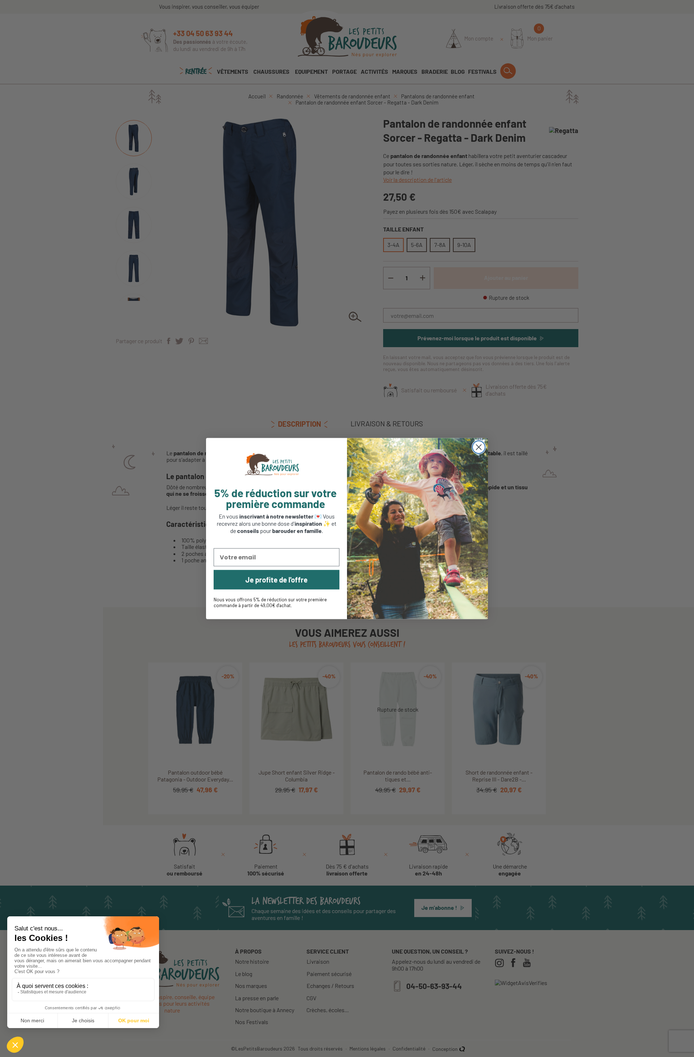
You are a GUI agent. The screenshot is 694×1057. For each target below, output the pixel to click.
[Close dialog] (478, 447)
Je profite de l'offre (276, 579)
